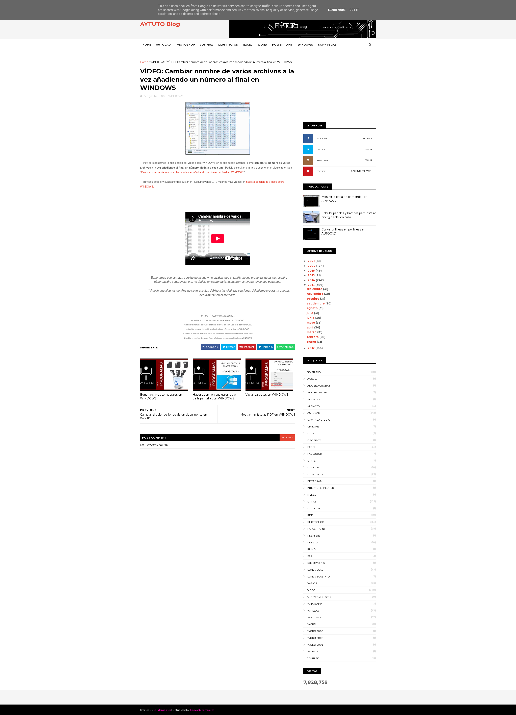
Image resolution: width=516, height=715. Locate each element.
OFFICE (311, 501)
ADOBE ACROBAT (318, 385)
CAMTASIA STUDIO (318, 419)
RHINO (311, 549)
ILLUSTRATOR (228, 44)
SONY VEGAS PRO (318, 576)
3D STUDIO (314, 372)
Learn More (336, 9)
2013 (311, 285)
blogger (287, 437)
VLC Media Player (319, 596)
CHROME (313, 426)
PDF (310, 515)
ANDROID (313, 399)
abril (310, 327)
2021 (311, 261)
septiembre (316, 303)
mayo (311, 322)
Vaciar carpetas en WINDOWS (267, 394)
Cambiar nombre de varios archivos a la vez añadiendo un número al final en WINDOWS (192, 172)
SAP (309, 556)
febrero (313, 337)
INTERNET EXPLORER (320, 487)
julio (310, 313)
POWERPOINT (282, 44)
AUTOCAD (163, 44)
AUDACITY (313, 406)
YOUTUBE (321, 171)
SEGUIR (368, 149)
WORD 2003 (315, 644)
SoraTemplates (162, 709)
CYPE (310, 433)
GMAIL (311, 460)
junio (311, 318)
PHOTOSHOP (185, 44)
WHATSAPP (314, 603)
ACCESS (312, 378)
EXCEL (247, 44)
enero (312, 342)
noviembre (315, 294)
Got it (354, 9)
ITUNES (311, 494)
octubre (313, 298)
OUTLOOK (313, 508)
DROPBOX (314, 440)
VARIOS (312, 583)
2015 (311, 275)
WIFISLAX (313, 610)
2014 (312, 280)
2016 (312, 270)
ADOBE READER (317, 392)
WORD (262, 44)
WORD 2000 (315, 631)
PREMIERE (313, 535)
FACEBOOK (322, 139)
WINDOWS (305, 44)
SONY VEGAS (327, 44)
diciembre (315, 289)
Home (147, 44)
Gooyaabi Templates (202, 709)
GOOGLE (313, 467)
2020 (312, 266)
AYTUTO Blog (160, 24)
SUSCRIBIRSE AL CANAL (361, 171)
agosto (312, 308)
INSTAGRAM (322, 160)
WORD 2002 (315, 637)
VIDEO (311, 590)
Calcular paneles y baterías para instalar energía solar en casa (348, 215)
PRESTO (312, 542)
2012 (311, 348)
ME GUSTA (367, 138)
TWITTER (321, 149)
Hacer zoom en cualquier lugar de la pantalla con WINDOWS (214, 396)
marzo (312, 332)
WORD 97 (313, 651)
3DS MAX (206, 44)
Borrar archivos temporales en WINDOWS (161, 396)
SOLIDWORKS (316, 562)
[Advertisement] (339, 88)
